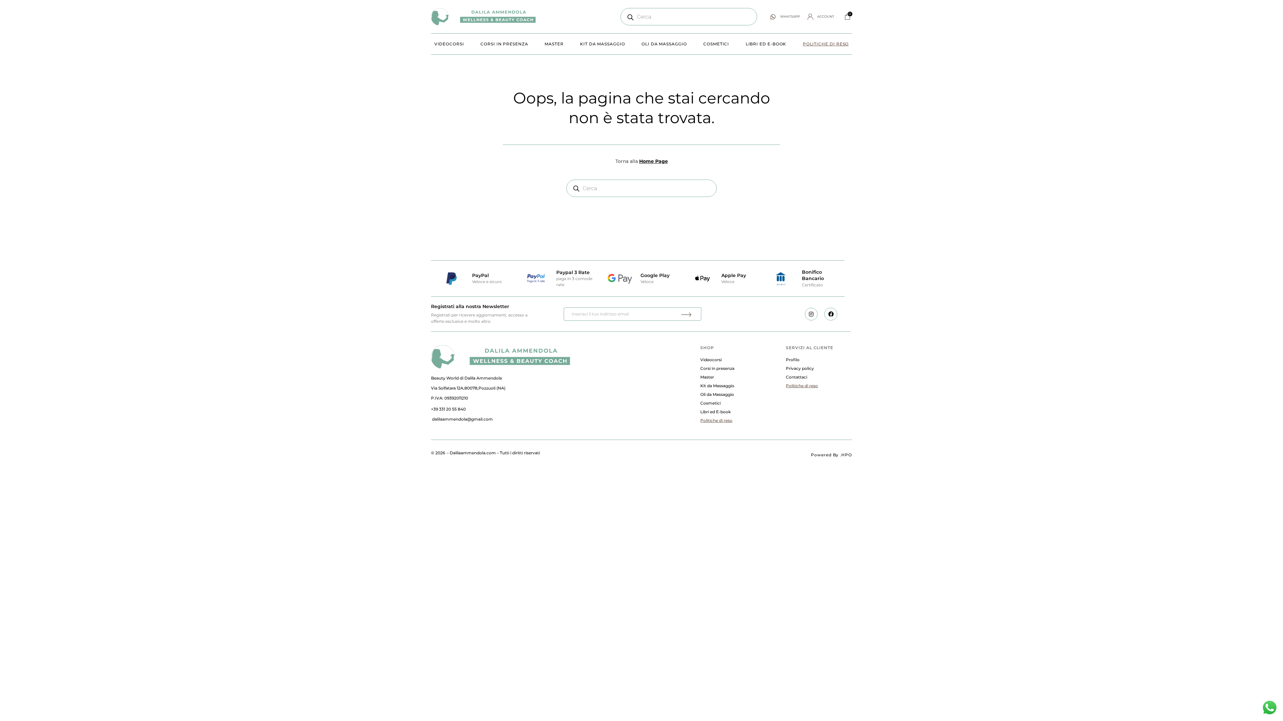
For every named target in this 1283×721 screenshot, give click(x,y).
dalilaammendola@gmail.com (462, 419)
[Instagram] (811, 314)
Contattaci (796, 377)
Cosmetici (716, 43)
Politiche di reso (826, 43)
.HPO (846, 454)
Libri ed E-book (766, 43)
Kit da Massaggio (602, 43)
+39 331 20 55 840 (448, 409)
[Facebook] (830, 314)
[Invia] (687, 314)
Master (554, 43)
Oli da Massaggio (664, 43)
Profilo (793, 359)
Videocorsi (449, 43)
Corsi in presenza (504, 43)
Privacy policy (800, 368)
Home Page (653, 161)
